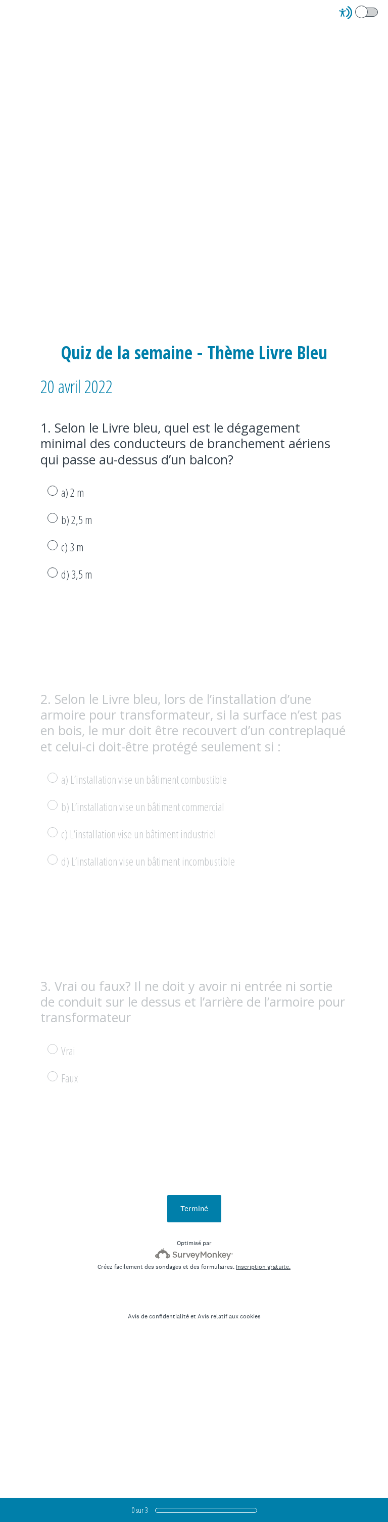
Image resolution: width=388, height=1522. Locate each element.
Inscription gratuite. (263, 1267)
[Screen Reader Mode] (359, 12)
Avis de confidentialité (158, 1316)
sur (139, 1510)
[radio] (45, 490)
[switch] (378, 11)
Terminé (194, 1208)
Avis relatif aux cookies (229, 1316)
